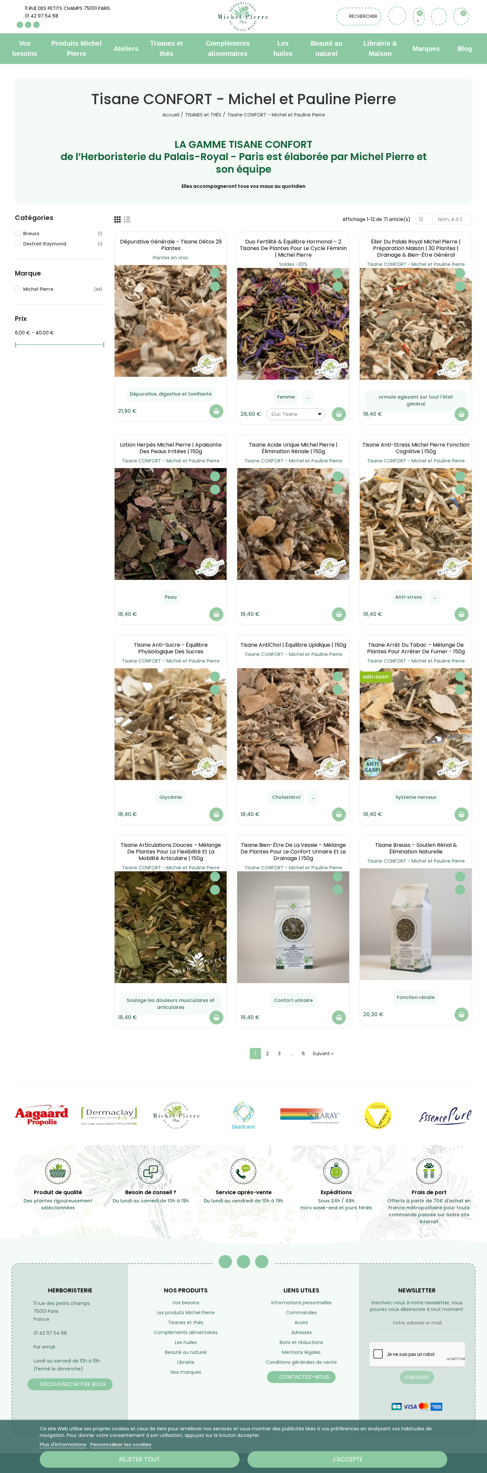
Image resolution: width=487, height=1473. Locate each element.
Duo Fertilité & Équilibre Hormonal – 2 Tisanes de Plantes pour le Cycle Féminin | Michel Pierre (293, 248)
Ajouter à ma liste (215, 273)
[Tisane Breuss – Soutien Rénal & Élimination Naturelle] (416, 924)
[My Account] (439, 16)
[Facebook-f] (225, 1261)
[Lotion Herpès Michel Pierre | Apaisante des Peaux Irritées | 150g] (171, 524)
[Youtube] (28, 25)
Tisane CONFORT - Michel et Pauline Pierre (416, 264)
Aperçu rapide (215, 286)
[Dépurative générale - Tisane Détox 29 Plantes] (171, 321)
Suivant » (323, 1053)
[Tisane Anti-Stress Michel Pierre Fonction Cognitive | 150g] (416, 524)
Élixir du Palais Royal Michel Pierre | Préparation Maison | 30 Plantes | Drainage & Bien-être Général (415, 248)
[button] (70, 1384)
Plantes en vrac (171, 257)
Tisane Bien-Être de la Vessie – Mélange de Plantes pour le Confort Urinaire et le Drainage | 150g (293, 851)
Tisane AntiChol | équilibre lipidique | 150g (293, 645)
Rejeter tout (139, 1459)
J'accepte (347, 1459)
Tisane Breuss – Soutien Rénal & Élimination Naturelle (416, 848)
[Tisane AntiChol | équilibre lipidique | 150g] (293, 724)
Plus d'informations (63, 1444)
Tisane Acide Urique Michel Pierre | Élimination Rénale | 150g (293, 448)
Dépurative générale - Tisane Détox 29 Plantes (171, 245)
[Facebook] (20, 25)
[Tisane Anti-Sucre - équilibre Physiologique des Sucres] (171, 724)
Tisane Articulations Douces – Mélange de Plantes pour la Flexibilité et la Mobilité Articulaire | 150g (171, 851)
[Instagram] (36, 25)
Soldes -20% (293, 264)
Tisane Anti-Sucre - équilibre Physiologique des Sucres (171, 648)
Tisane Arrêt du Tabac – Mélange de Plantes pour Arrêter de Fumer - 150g (416, 648)
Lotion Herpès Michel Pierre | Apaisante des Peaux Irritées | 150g (171, 448)
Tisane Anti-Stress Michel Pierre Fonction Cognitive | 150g (415, 448)
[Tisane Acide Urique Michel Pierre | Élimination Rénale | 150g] (293, 524)
